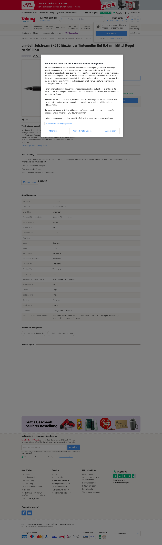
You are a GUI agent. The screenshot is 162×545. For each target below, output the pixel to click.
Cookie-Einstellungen (82, 131)
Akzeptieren (110, 131)
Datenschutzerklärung (54, 124)
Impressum (67, 124)
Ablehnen (53, 131)
